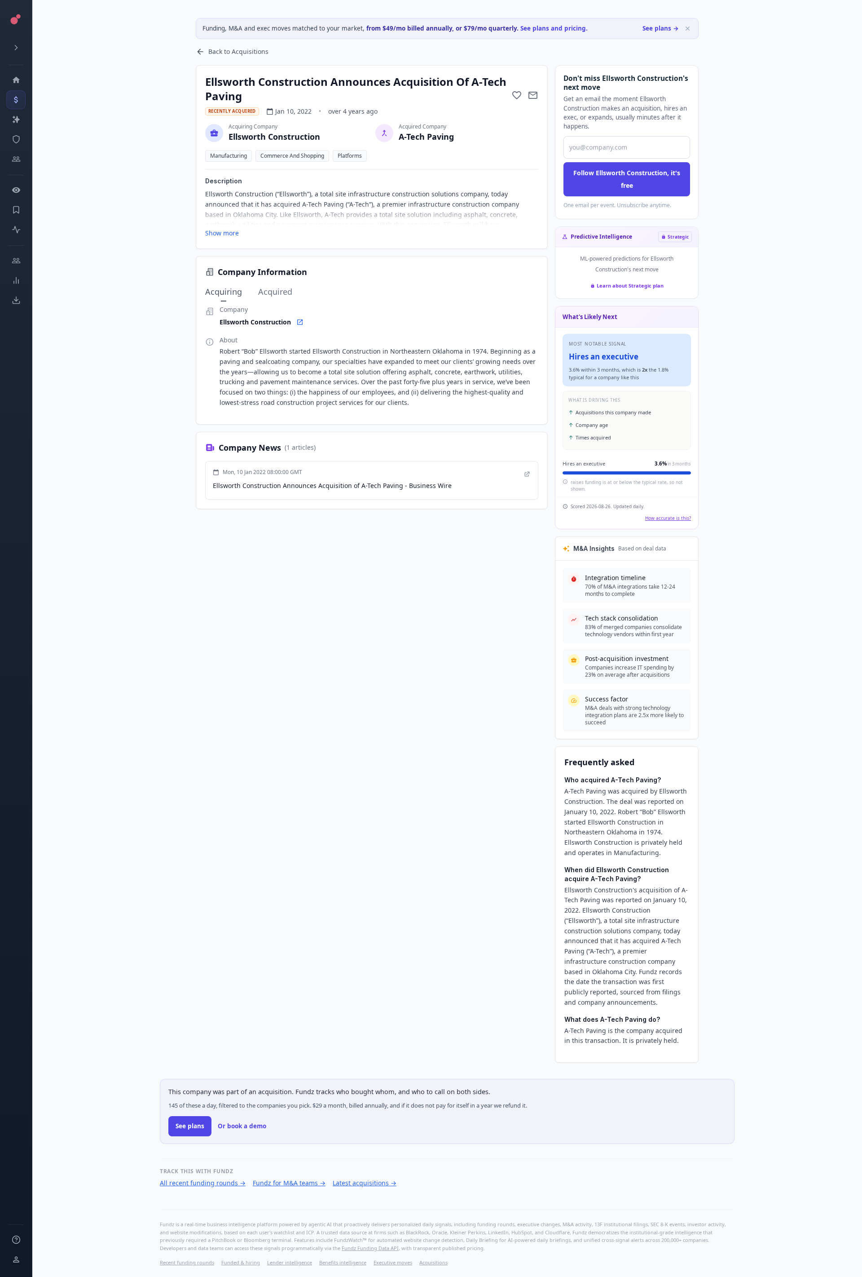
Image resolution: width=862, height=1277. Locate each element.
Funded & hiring (240, 1262)
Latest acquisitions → (364, 1183)
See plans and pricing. (554, 28)
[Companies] (16, 119)
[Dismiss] (687, 28)
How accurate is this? (668, 518)
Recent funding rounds (187, 1262)
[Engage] (16, 260)
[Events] (16, 99)
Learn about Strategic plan (630, 285)
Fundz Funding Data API (370, 1248)
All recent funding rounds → (203, 1183)
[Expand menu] (16, 48)
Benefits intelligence (342, 1262)
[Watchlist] (16, 190)
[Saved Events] (16, 209)
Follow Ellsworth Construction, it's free (626, 179)
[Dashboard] (16, 80)
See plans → (660, 28)
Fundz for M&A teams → (289, 1183)
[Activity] (16, 229)
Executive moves (393, 1262)
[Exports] (16, 300)
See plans (190, 1126)
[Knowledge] (16, 1239)
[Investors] (16, 159)
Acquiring (223, 291)
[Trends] (16, 280)
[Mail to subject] (533, 95)
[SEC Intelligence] (16, 139)
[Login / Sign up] (16, 1259)
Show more (222, 233)
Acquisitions (433, 1262)
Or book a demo (242, 1126)
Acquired (275, 291)
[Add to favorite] (516, 95)
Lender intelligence (289, 1262)
